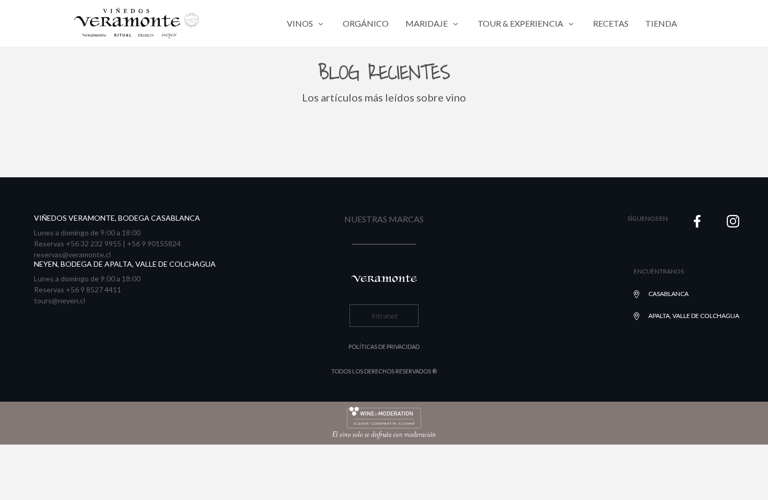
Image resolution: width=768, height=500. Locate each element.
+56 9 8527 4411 (93, 289)
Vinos (300, 23)
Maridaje (426, 23)
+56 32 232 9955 (93, 243)
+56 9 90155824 (154, 243)
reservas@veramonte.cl (72, 254)
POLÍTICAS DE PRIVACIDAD (384, 346)
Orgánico (366, 23)
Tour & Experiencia (520, 23)
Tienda (661, 23)
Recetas (611, 23)
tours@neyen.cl (59, 300)
